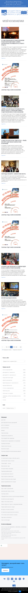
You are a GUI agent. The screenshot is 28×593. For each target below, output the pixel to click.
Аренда (2, 430)
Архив (4, 408)
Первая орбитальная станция (8, 506)
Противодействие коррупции (7, 438)
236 (20, 347)
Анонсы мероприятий (7, 369)
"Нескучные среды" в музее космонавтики (10, 247)
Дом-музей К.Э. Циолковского (9, 375)
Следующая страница (16, 349)
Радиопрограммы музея (6, 471)
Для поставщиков (5, 425)
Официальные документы (7, 435)
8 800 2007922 (12, 526)
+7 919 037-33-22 (23, 526)
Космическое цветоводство (7, 499)
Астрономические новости (7, 473)
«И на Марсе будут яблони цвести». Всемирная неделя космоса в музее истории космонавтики (13, 267)
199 (14, 347)
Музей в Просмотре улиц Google (8, 479)
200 (16, 347)
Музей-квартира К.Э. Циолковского (10, 382)
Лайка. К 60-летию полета (7, 501)
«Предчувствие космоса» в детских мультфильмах (12, 496)
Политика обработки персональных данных (11, 451)
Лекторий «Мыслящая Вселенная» (9, 298)
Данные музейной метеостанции (8, 481)
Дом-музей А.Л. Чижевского (9, 372)
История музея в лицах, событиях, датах (10, 458)
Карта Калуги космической (7, 476)
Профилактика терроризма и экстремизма (10, 440)
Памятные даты (6, 390)
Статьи (4, 399)
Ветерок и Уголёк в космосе (7, 509)
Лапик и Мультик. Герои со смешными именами (11, 504)
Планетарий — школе (6, 463)
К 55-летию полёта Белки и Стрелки (9, 514)
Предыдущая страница (7, 349)
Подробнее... (3, 58)
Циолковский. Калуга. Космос (7, 460)
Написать (5, 570)
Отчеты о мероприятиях (8, 388)
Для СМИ (3, 420)
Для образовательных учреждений (9, 422)
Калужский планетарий (8, 377)
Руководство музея (5, 443)
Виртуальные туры (5, 466)
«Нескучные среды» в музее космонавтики (11, 90)
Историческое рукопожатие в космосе (10, 512)
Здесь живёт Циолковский (7, 488)
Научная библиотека (7, 385)
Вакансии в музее (5, 448)
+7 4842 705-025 (17, 526)
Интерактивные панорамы (7, 468)
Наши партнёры (4, 433)
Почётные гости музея (8, 393)
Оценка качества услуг (6, 446)
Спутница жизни (4, 493)
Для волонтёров (5, 427)
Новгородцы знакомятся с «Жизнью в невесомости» (13, 174)
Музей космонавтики (7, 380)
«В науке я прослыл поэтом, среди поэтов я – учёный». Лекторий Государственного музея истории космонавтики (14, 142)
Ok (19, 591)
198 (11, 347)
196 (6, 347)
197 (9, 347)
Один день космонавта (6, 517)
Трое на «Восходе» (5, 520)
